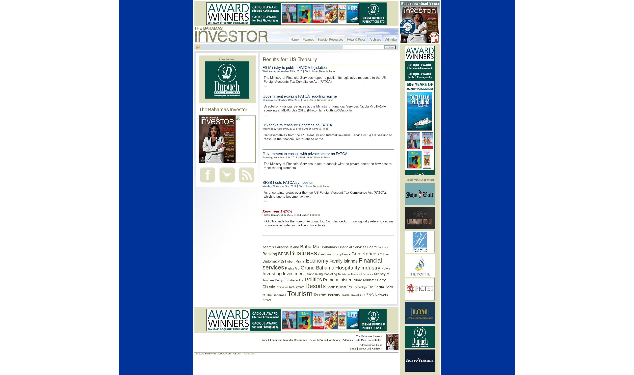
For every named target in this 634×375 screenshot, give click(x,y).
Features (308, 39)
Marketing (330, 274)
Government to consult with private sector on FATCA (305, 154)
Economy (317, 261)
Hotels (385, 268)
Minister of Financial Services (355, 274)
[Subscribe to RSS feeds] (247, 183)
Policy (299, 280)
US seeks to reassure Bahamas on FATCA (297, 125)
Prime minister (337, 279)
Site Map (361, 340)
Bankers (383, 247)
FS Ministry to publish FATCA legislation (295, 67)
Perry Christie (284, 280)
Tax (349, 287)
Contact (376, 348)
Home (294, 39)
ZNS (362, 295)
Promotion (282, 287)
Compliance (342, 254)
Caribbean (325, 254)
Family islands (343, 261)
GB (297, 268)
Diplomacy (271, 261)
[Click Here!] (420, 204)
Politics (313, 279)
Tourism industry (327, 295)
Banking (270, 254)
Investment (294, 273)
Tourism (300, 294)
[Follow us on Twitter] (227, 183)
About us (364, 348)
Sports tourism (336, 287)
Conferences (365, 253)
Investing (272, 273)
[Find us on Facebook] (207, 183)
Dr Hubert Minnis (293, 261)
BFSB (283, 254)
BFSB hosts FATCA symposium (289, 182)
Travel (354, 295)
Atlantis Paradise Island (281, 247)
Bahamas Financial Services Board (349, 247)
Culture (384, 254)
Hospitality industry (357, 267)
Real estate (296, 287)
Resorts (315, 286)
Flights (289, 268)
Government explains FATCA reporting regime (300, 96)
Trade (345, 295)
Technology (360, 287)
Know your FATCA (277, 211)
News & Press (356, 39)
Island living (314, 274)
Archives (375, 39)
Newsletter (375, 340)
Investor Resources (330, 39)
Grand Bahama (317, 267)
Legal (353, 348)
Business (303, 253)
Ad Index (391, 39)
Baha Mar (310, 246)
